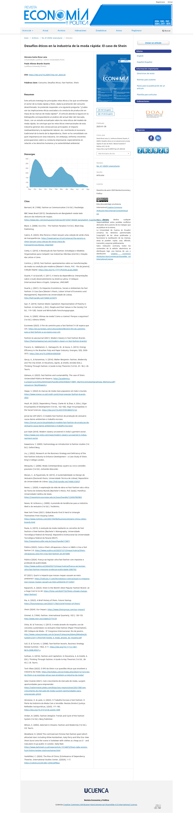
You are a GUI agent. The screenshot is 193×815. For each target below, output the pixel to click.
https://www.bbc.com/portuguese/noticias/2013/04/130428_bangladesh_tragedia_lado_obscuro (66, 220)
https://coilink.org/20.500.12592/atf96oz (42, 763)
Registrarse (137, 30)
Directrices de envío (145, 73)
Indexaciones (80, 30)
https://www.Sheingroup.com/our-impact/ (66, 609)
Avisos (119, 30)
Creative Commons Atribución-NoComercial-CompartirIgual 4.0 (112, 210)
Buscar (167, 30)
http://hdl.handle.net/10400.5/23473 (40, 298)
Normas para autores (146, 79)
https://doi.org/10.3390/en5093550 (45, 353)
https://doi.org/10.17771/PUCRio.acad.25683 (58, 269)
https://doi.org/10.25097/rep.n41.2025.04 (47, 74)
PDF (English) (105, 110)
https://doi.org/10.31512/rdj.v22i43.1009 (42, 710)
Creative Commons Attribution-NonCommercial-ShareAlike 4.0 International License (113, 256)
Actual (45, 30)
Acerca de (27, 30)
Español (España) (144, 62)
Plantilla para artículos (147, 94)
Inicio (26, 38)
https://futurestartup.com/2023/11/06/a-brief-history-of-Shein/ (52, 603)
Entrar (170, 2)
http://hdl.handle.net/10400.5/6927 (64, 481)
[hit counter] (153, 153)
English (140, 56)
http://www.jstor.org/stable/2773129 (40, 618)
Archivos (61, 30)
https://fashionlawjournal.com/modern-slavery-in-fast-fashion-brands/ (55, 341)
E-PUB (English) (106, 114)
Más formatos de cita (106, 153)
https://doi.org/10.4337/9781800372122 (59, 410)
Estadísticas (101, 30)
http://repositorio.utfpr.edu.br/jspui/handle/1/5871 (47, 541)
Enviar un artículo (153, 43)
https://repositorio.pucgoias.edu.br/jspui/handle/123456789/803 (53, 497)
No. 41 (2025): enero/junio (52, 38)
